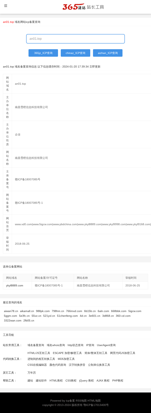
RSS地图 (81, 400)
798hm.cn (58, 311)
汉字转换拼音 (77, 364)
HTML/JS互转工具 (39, 353)
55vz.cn (36, 315)
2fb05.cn (28, 320)
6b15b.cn (90, 311)
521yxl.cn (49, 315)
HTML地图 (94, 400)
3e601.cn (94, 315)
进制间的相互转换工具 (41, 358)
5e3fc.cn (24, 315)
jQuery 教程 (86, 380)
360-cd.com (123, 315)
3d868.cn (108, 315)
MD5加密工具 (66, 358)
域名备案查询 (36, 345)
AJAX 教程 (103, 380)
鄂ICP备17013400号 (96, 405)
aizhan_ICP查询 (108, 53)
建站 (30, 380)
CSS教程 (70, 380)
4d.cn (83, 315)
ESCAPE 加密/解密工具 (67, 353)
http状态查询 (75, 345)
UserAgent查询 (106, 345)
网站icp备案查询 (30, 21)
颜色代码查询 (58, 364)
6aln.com (103, 311)
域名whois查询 (56, 345)
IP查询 (90, 345)
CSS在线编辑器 (37, 364)
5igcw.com (134, 311)
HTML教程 (56, 380)
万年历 (32, 372)
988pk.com (43, 311)
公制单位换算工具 (99, 364)
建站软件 (41, 380)
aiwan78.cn (11, 311)
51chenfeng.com (67, 315)
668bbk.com (118, 311)
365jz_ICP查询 (43, 53)
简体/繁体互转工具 (96, 353)
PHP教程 (117, 380)
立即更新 (94, 66)
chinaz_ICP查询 (75, 53)
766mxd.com (74, 311)
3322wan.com (12, 320)
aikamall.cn (27, 311)
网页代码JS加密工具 (122, 353)
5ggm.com (10, 315)
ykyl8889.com (14, 285)
